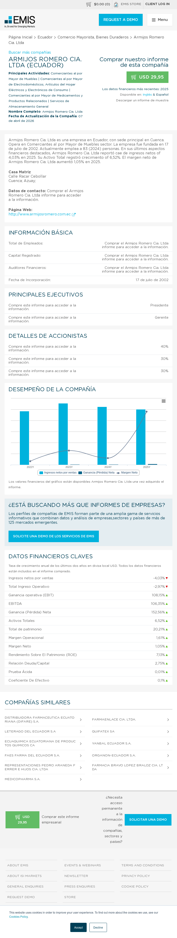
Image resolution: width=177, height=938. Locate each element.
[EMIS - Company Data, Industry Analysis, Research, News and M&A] (20, 22)
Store (70, 897)
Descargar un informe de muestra (142, 100)
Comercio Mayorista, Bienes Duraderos (93, 37)
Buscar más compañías (30, 52)
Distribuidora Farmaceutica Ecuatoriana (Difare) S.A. (39, 719)
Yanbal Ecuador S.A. (111, 743)
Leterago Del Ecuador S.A (30, 731)
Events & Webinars (82, 865)
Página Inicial (20, 37)
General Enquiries (25, 886)
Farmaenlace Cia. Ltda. (114, 719)
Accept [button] (78, 927)
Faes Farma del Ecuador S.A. (32, 755)
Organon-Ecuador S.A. (114, 755)
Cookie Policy (134, 886)
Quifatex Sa (103, 731)
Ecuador (45, 37)
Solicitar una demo (148, 819)
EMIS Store (131, 4)
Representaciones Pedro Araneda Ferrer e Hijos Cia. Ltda (40, 767)
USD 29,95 (151, 77)
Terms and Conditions (142, 865)
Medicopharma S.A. (22, 779)
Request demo (21, 897)
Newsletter (76, 876)
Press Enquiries (79, 886)
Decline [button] (98, 927)
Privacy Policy (135, 876)
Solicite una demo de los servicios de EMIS (53, 536)
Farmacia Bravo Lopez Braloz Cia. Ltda (127, 767)
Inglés (147, 94)
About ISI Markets (24, 876)
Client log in (157, 4)
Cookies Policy (18, 916)
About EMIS (17, 865)
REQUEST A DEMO (120, 20)
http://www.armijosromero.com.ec (40, 214)
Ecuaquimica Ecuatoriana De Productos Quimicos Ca (40, 743)
